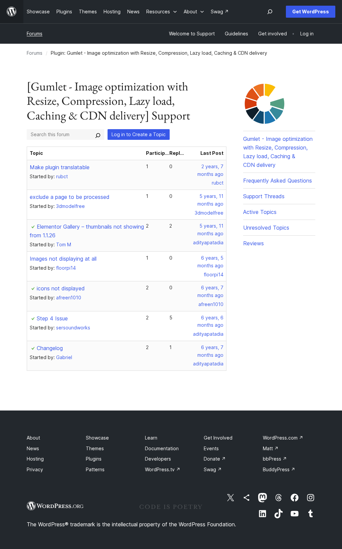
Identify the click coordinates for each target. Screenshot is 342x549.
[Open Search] (270, 11)
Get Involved (218, 438)
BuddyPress (279, 469)
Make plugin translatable (60, 167)
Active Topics (260, 212)
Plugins (94, 459)
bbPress (275, 459)
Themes (95, 448)
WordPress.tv (162, 469)
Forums (34, 33)
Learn (151, 438)
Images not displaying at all (63, 258)
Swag (213, 469)
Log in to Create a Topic (139, 134)
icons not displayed (61, 288)
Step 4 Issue (52, 318)
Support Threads (264, 196)
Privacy (35, 469)
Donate (215, 459)
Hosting (35, 459)
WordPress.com (283, 438)
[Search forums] (98, 134)
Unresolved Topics (266, 227)
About (33, 438)
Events (211, 448)
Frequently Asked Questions (277, 180)
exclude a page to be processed (70, 197)
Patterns (95, 469)
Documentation (162, 448)
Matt (271, 448)
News (33, 448)
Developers (158, 459)
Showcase (97, 438)
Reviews (253, 243)
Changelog (50, 348)
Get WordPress (310, 11)
